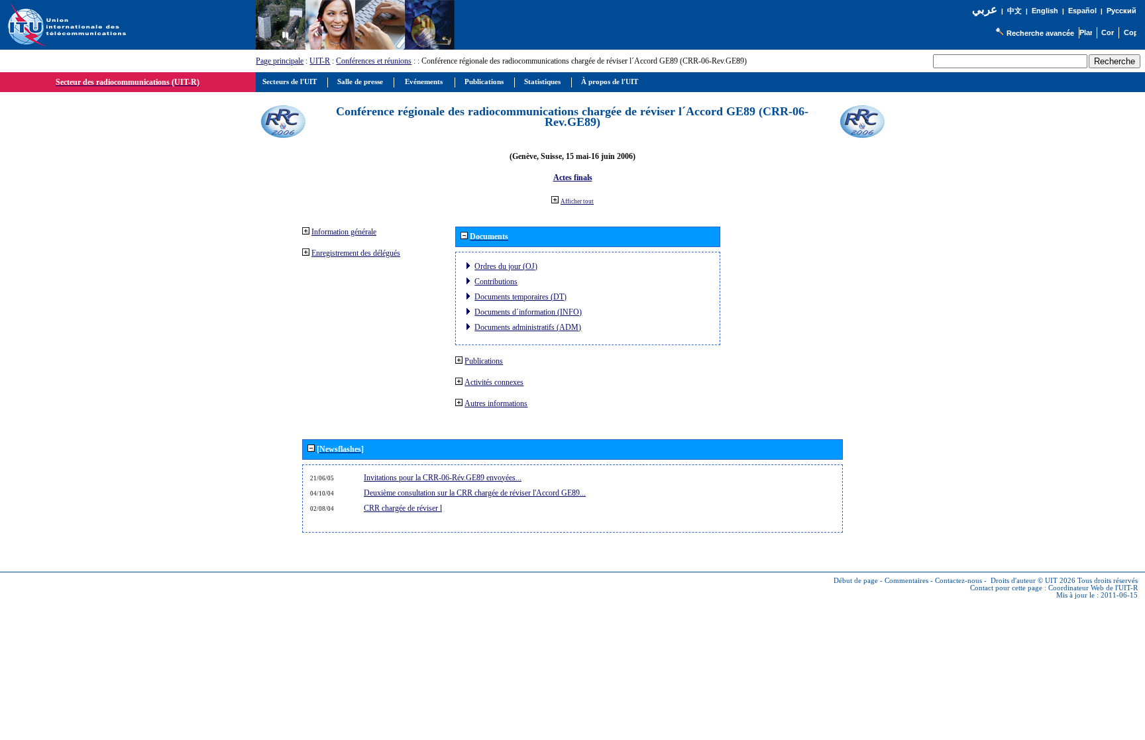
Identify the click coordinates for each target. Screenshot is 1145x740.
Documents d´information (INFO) (528, 312)
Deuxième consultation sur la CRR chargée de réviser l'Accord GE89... (475, 493)
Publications (483, 361)
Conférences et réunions (373, 61)
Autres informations (495, 403)
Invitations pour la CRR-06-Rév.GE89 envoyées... (442, 477)
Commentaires (906, 580)
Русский (1121, 11)
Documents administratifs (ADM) (527, 327)
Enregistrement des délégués (355, 253)
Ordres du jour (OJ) (505, 266)
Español (1082, 11)
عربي (984, 9)
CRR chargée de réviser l (403, 508)
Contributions (496, 281)
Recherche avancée (1040, 33)
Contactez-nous (958, 580)
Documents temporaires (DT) (520, 296)
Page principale (279, 61)
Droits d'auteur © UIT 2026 (1033, 580)
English (1045, 11)
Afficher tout (577, 201)
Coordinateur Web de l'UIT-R (1093, 588)
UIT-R (319, 61)
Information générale (343, 232)
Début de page (856, 580)
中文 (1014, 11)
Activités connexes (493, 382)
